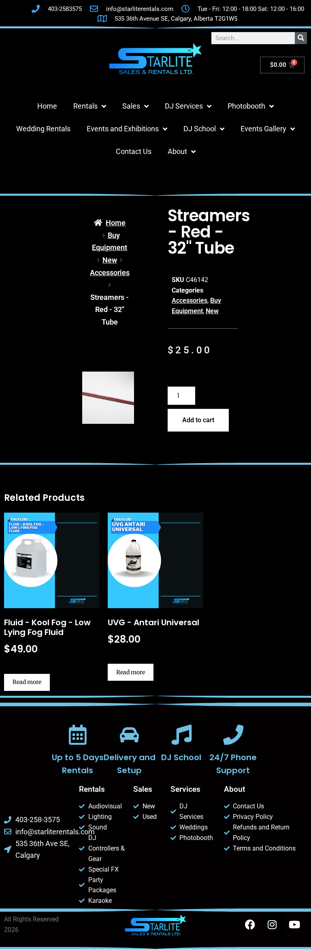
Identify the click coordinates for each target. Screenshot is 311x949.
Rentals (85, 106)
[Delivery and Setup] (129, 735)
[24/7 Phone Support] (233, 735)
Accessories (110, 272)
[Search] (301, 38)
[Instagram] (272, 924)
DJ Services (184, 106)
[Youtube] (294, 924)
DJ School (199, 128)
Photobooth (246, 106)
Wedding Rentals (43, 128)
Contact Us (133, 151)
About (177, 151)
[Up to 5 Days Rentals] (78, 735)
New (109, 260)
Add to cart (198, 420)
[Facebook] (250, 924)
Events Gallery (263, 128)
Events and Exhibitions (123, 128)
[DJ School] (181, 735)
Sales (131, 106)
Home (47, 106)
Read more (27, 682)
